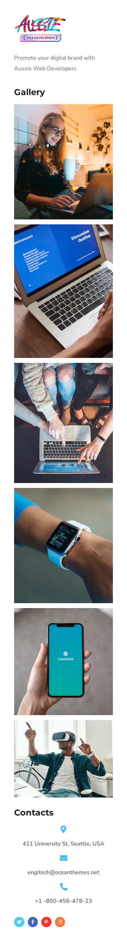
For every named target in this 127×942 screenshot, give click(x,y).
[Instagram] (60, 922)
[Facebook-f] (33, 922)
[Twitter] (19, 922)
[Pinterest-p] (46, 922)
